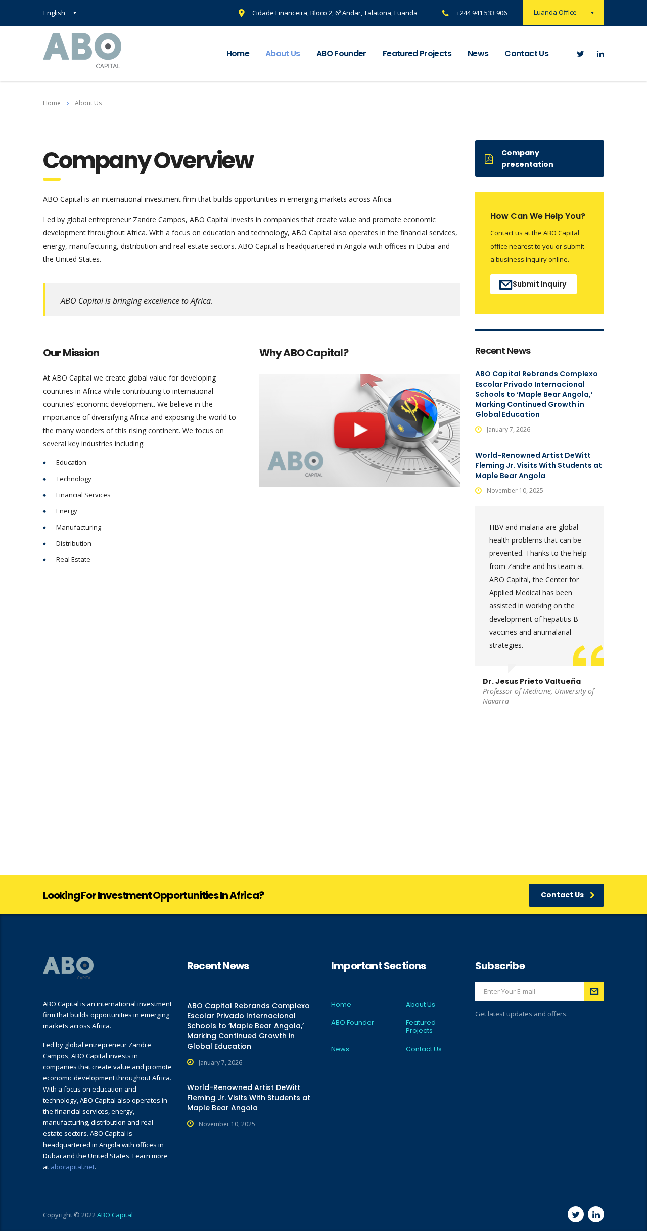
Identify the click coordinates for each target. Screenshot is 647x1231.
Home (237, 53)
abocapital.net (73, 1166)
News (478, 53)
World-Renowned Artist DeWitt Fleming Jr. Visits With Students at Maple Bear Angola (538, 465)
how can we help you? (537, 216)
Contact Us (526, 53)
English (54, 12)
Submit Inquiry (539, 284)
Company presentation (527, 158)
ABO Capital (115, 1214)
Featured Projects (417, 53)
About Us (282, 53)
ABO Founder (341, 53)
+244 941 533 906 (481, 12)
